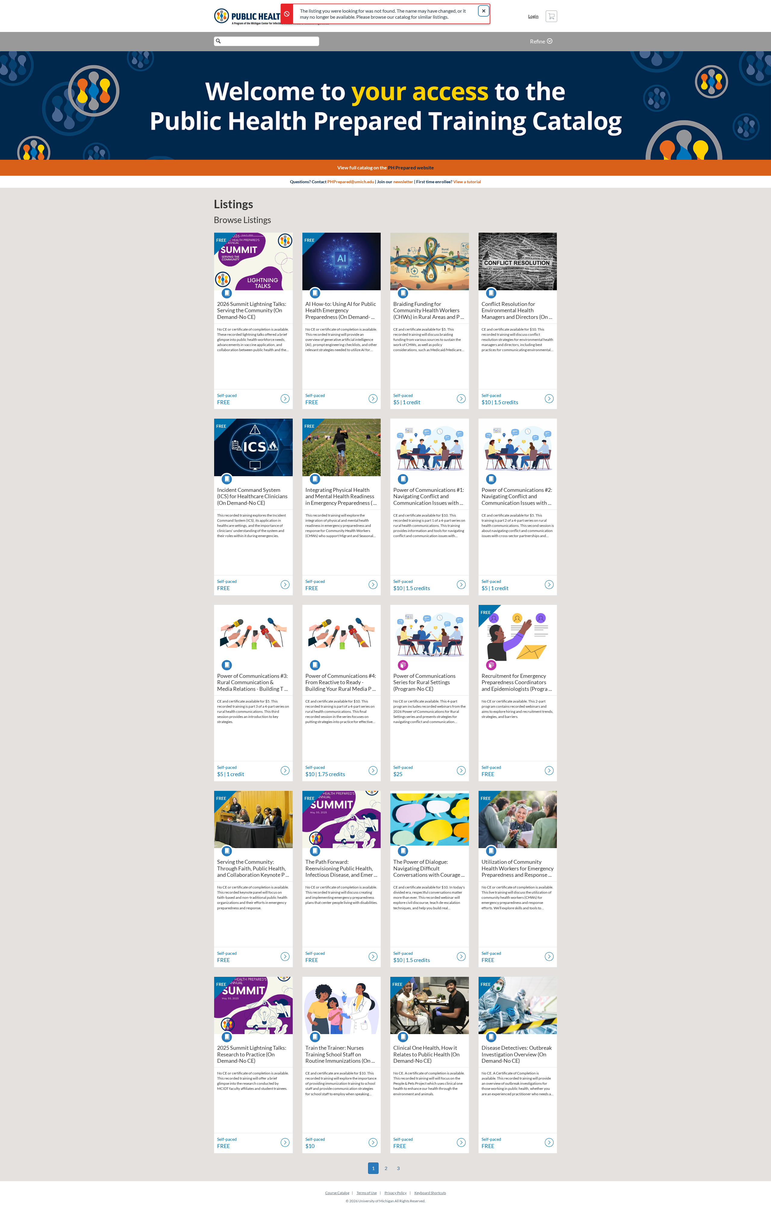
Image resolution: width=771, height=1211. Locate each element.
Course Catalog (337, 1193)
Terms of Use (367, 1193)
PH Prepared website (411, 167)
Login (533, 16)
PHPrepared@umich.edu (350, 181)
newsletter (403, 181)
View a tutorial (467, 181)
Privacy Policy (396, 1193)
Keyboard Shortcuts (430, 1193)
